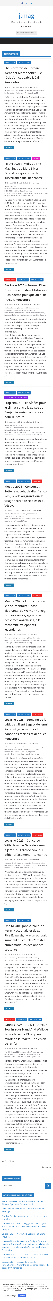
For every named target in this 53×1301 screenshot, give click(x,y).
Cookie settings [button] (10, 1296)
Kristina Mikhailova (10, 315)
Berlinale (14, 308)
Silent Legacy (35, 754)
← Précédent (8, 1161)
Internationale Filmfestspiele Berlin (16, 313)
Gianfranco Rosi (10, 516)
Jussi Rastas (24, 749)
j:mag (26, 15)
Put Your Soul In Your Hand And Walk (17, 1057)
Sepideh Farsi (35, 1057)
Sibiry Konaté (25, 754)
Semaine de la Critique (12, 754)
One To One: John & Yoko (13, 960)
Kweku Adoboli (9, 93)
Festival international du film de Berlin (17, 310)
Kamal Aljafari (16, 865)
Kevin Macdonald (32, 958)
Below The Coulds (12, 514)
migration (31, 752)
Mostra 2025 (37, 481)
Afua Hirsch (10, 91)
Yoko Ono (39, 960)
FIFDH (6, 191)
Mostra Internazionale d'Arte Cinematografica (20, 519)
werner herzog (26, 643)
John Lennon (21, 958)
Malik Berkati (22, 87)
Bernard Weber (20, 91)
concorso (23, 514)
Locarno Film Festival (11, 752)
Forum (33, 310)
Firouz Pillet (26, 510)
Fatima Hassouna (37, 1052)
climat (20, 425)
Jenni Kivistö (15, 749)
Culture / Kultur (24, 62)
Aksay (8, 308)
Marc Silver (34, 193)
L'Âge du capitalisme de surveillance (17, 193)
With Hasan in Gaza (26, 868)
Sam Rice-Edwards (29, 960)
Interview (40, 91)
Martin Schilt (20, 93)
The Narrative (29, 93)
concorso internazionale (25, 863)
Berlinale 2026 (10, 280)
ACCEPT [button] (22, 1295)
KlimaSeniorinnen (23, 430)
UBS (36, 93)
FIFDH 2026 (13, 191)
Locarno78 (23, 752)
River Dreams (41, 315)
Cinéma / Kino (10, 62)
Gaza (31, 1054)
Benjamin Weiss (11, 425)
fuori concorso (22, 638)
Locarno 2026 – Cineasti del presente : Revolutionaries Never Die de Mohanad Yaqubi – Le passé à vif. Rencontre (25, 1265)
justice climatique (10, 430)
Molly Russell (43, 193)
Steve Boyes (8, 643)
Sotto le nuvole (9, 521)
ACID (8, 1052)
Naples (39, 519)
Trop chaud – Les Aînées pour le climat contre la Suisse (23, 435)
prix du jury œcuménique (27, 315)
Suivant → (46, 1167)
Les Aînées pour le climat (36, 432)
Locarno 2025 (37, 714)
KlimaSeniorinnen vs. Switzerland (15, 432)
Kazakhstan (40, 313)
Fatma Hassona (9, 1054)
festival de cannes (22, 1054)
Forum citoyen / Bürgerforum (16, 397)
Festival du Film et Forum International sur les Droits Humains (25, 189)
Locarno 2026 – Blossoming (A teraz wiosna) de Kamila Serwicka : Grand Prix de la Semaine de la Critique (24, 1226)
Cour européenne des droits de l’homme (18, 428)
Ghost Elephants (33, 638)
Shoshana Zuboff (27, 196)
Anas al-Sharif (11, 863)
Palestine (16, 868)
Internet (36, 158)
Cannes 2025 (9, 1019)
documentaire (32, 91)
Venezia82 (19, 521)
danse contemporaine (24, 747)
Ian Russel (21, 191)
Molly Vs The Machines (12, 196)
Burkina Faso (10, 747)
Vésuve (25, 521)
